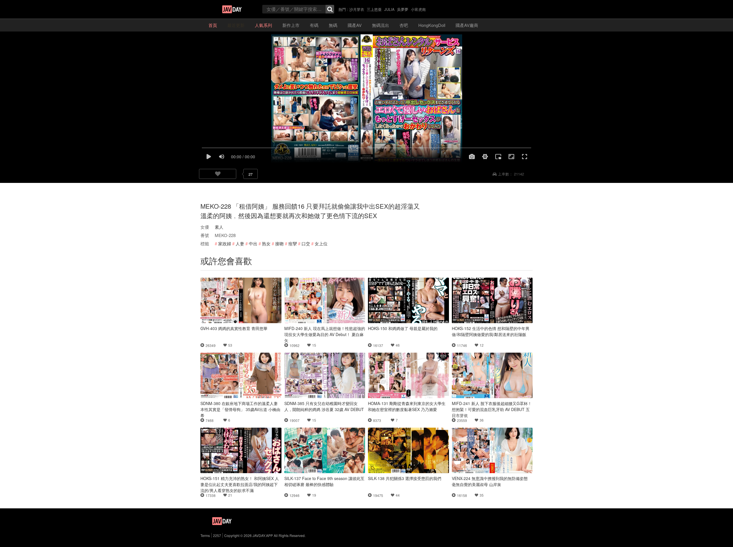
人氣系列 (263, 25)
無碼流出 (380, 25)
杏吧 (403, 25)
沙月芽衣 (356, 9)
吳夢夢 (402, 9)
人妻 (240, 243)
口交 (306, 243)
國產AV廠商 (467, 25)
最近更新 (236, 25)
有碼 (314, 25)
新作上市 (290, 25)
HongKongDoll (431, 25)
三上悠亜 (374, 9)
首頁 (212, 25)
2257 (217, 535)
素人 (219, 227)
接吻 (279, 243)
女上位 (321, 243)
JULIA (389, 9)
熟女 (266, 243)
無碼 (333, 25)
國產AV (355, 25)
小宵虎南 (418, 9)
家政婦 (224, 243)
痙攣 (292, 243)
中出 (253, 243)
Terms (205, 535)
